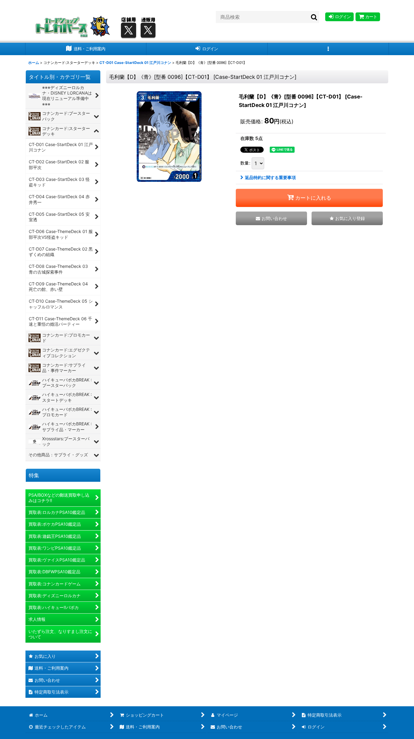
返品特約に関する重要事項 (270, 177)
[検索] (314, 17)
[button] (328, 49)
